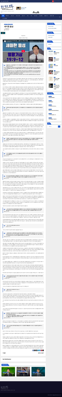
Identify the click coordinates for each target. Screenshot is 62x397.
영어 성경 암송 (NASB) (52, 28)
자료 (31, 15)
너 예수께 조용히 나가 (52, 114)
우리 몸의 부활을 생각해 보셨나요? (56, 79)
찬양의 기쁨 (52, 15)
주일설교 (11, 24)
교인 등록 (40, 15)
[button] (59, 16)
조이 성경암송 (5, 18)
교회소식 (49, 44)
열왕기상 (9, 24)
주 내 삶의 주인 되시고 (52, 106)
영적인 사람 (40, 353)
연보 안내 (35, 15)
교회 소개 (12, 15)
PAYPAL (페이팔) (51, 35)
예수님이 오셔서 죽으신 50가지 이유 (56, 60)
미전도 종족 (56, 65)
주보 (27, 15)
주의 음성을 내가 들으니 (53, 119)
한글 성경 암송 (50, 26)
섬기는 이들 (18, 15)
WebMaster (7, 28)
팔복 (5, 353)
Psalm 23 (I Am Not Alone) (53, 110)
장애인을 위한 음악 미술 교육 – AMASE (56, 73)
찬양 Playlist (51, 101)
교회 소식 (23, 15)
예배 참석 (7, 15)
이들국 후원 (50, 37)
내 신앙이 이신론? (36, 373)
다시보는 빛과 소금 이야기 (22, 372)
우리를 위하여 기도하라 (8, 373)
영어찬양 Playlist (51, 97)
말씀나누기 (46, 15)
